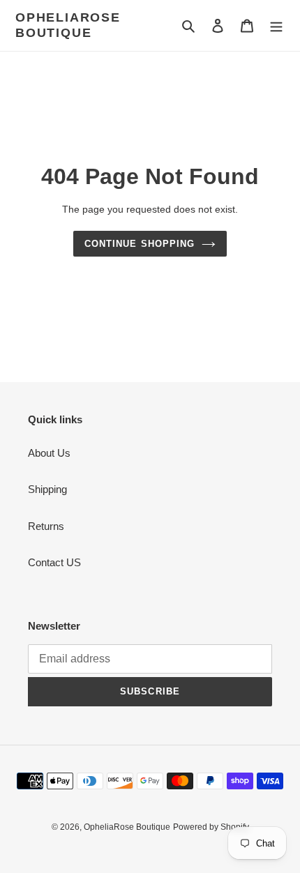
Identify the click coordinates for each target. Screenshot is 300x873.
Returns (46, 526)
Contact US (54, 562)
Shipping (47, 489)
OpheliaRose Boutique (68, 25)
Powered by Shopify (211, 827)
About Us (49, 453)
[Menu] (276, 25)
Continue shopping (139, 243)
